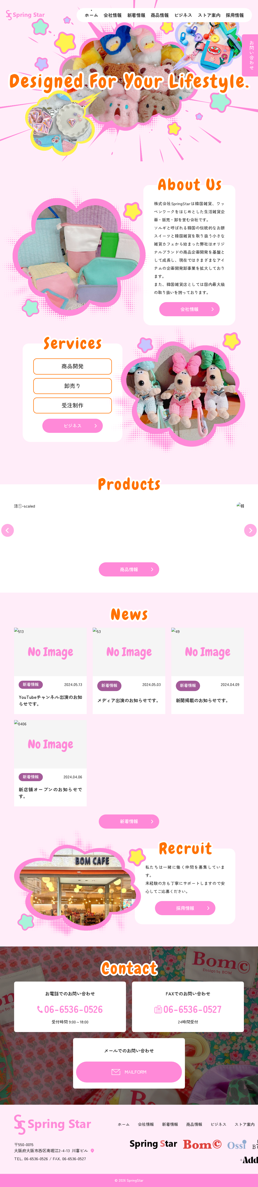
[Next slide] (250, 530)
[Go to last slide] (7, 530)
